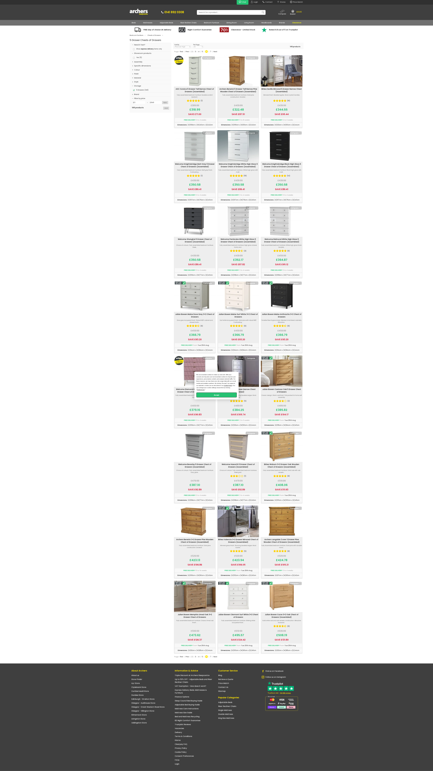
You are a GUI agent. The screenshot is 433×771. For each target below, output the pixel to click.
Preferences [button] (201, 390)
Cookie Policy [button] (228, 385)
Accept (216, 395)
